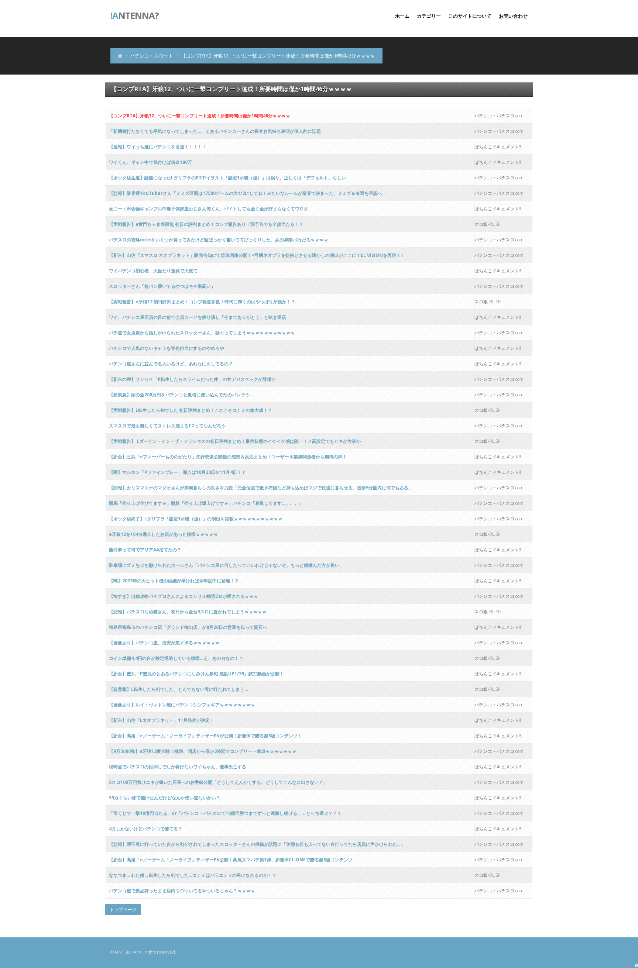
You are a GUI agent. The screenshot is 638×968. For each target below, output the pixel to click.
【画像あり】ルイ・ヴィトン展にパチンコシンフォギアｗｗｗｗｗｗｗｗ (182, 705)
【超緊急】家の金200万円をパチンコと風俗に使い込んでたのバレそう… (181, 395)
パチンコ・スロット (151, 55)
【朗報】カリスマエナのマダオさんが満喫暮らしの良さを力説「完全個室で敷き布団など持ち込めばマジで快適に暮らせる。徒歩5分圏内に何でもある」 (261, 488)
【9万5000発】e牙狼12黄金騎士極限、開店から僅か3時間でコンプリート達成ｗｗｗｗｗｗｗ (202, 751)
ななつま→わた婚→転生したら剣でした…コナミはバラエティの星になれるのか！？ (193, 875)
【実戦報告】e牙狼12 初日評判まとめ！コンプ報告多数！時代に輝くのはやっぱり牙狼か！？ (202, 302)
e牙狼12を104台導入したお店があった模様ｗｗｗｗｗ (163, 534)
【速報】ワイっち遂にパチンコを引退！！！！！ (157, 147)
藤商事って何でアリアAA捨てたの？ (145, 550)
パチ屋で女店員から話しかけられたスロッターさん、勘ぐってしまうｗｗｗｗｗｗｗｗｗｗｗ (202, 333)
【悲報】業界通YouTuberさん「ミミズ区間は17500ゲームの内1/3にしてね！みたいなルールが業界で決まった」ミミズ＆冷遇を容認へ (245, 193)
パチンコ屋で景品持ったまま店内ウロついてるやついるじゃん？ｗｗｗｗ (182, 891)
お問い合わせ (513, 16)
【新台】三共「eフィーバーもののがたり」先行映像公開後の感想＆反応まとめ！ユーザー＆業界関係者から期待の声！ (228, 457)
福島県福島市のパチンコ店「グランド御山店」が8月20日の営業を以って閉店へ (188, 627)
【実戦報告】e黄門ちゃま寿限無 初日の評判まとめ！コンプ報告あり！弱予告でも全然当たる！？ (206, 224)
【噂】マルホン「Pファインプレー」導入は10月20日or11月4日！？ (177, 472)
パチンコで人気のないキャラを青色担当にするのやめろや (166, 348)
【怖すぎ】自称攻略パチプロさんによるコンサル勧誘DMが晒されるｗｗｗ (183, 596)
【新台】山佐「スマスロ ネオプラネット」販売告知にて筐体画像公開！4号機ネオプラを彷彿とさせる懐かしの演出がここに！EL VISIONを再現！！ (257, 255)
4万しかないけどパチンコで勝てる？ (145, 829)
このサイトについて (469, 16)
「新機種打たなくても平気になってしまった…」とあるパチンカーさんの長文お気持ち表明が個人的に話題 (215, 131)
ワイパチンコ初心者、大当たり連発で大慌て (153, 271)
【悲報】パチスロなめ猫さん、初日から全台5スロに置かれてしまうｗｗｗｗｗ (188, 612)
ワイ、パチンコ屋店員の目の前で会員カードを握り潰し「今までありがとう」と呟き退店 (197, 317)
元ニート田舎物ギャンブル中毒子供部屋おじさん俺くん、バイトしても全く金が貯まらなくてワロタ (208, 209)
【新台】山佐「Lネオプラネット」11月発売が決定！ (161, 720)
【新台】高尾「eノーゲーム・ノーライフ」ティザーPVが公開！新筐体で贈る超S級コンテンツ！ (205, 736)
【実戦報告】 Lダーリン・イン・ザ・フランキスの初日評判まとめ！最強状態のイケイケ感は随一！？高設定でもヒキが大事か (235, 441)
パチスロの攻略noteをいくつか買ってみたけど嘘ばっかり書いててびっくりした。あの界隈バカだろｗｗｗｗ (218, 240)
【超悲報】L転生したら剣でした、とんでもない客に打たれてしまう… (178, 689)
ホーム (402, 16)
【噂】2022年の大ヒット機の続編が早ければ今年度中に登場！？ (174, 581)
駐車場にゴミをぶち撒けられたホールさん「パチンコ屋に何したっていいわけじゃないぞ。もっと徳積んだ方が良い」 (226, 565)
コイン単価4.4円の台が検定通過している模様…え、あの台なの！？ (176, 658)
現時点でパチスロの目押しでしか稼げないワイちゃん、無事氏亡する (177, 767)
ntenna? (134, 14)
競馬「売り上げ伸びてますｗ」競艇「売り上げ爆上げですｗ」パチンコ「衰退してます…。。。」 (206, 503)
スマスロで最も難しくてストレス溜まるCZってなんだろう (167, 426)
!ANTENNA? (126, 952)
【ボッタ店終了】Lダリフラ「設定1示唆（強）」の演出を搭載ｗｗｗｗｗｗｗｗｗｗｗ (195, 519)
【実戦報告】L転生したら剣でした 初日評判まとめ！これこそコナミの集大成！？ (190, 410)
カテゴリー (429, 16)
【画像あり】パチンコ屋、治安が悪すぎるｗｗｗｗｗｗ (164, 643)
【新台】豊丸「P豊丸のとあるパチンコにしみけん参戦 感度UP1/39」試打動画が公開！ (196, 674)
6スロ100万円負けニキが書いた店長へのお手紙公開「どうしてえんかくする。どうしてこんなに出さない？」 (218, 782)
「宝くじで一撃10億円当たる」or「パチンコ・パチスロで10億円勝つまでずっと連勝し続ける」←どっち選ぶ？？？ (225, 813)
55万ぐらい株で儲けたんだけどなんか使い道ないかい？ (164, 798)
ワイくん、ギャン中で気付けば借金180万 (150, 162)
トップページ (123, 909)
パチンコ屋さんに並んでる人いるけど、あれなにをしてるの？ (171, 364)
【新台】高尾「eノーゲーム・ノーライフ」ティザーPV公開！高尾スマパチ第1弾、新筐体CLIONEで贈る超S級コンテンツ (231, 860)
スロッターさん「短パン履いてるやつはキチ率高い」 (162, 286)
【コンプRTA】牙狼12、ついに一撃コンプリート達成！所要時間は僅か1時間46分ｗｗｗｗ (199, 116)
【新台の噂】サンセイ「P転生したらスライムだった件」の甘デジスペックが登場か (192, 379)
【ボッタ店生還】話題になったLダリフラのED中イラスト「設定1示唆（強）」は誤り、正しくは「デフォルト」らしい (227, 178)
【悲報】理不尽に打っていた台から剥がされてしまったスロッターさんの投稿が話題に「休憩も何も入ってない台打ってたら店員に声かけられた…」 (257, 844)
